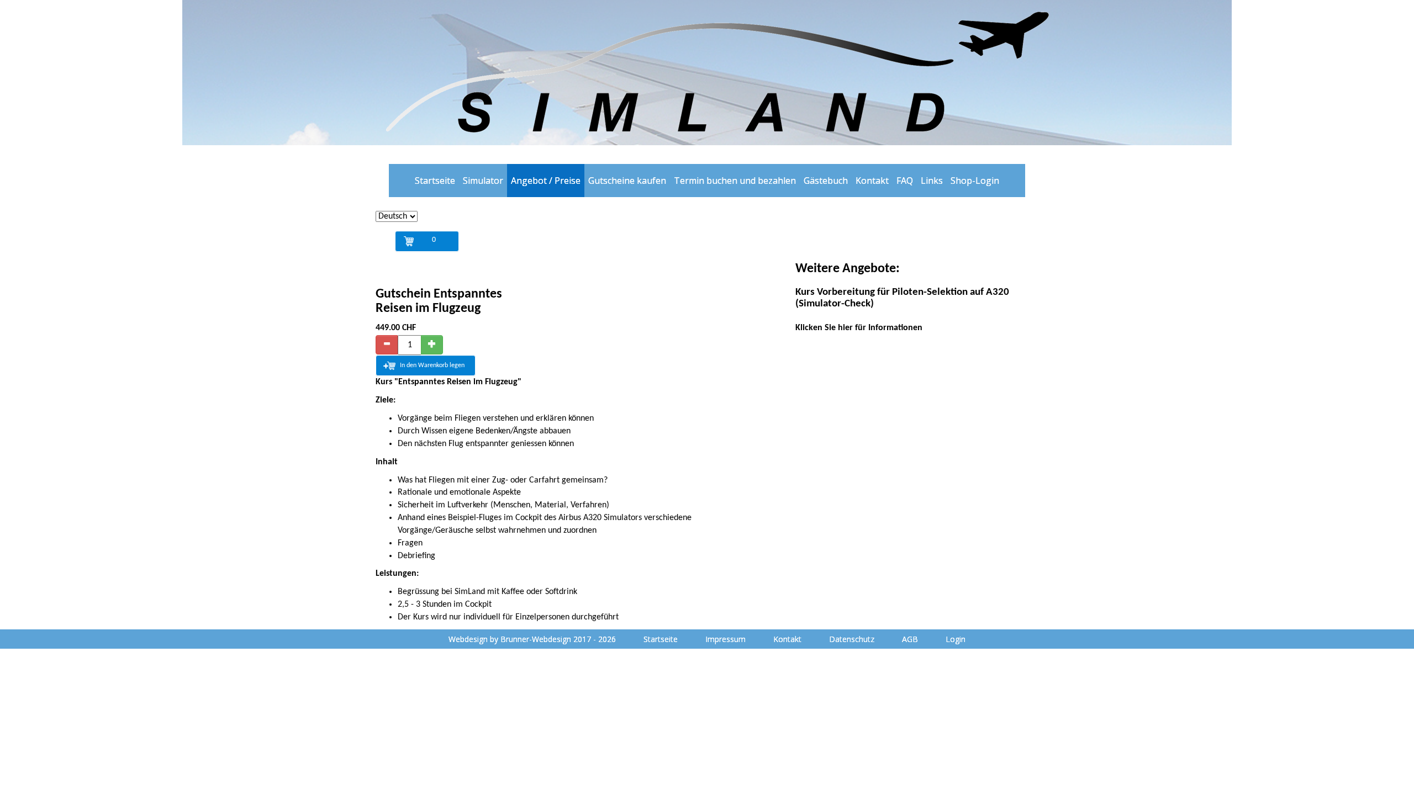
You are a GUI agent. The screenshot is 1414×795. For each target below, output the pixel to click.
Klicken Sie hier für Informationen (858, 328)
